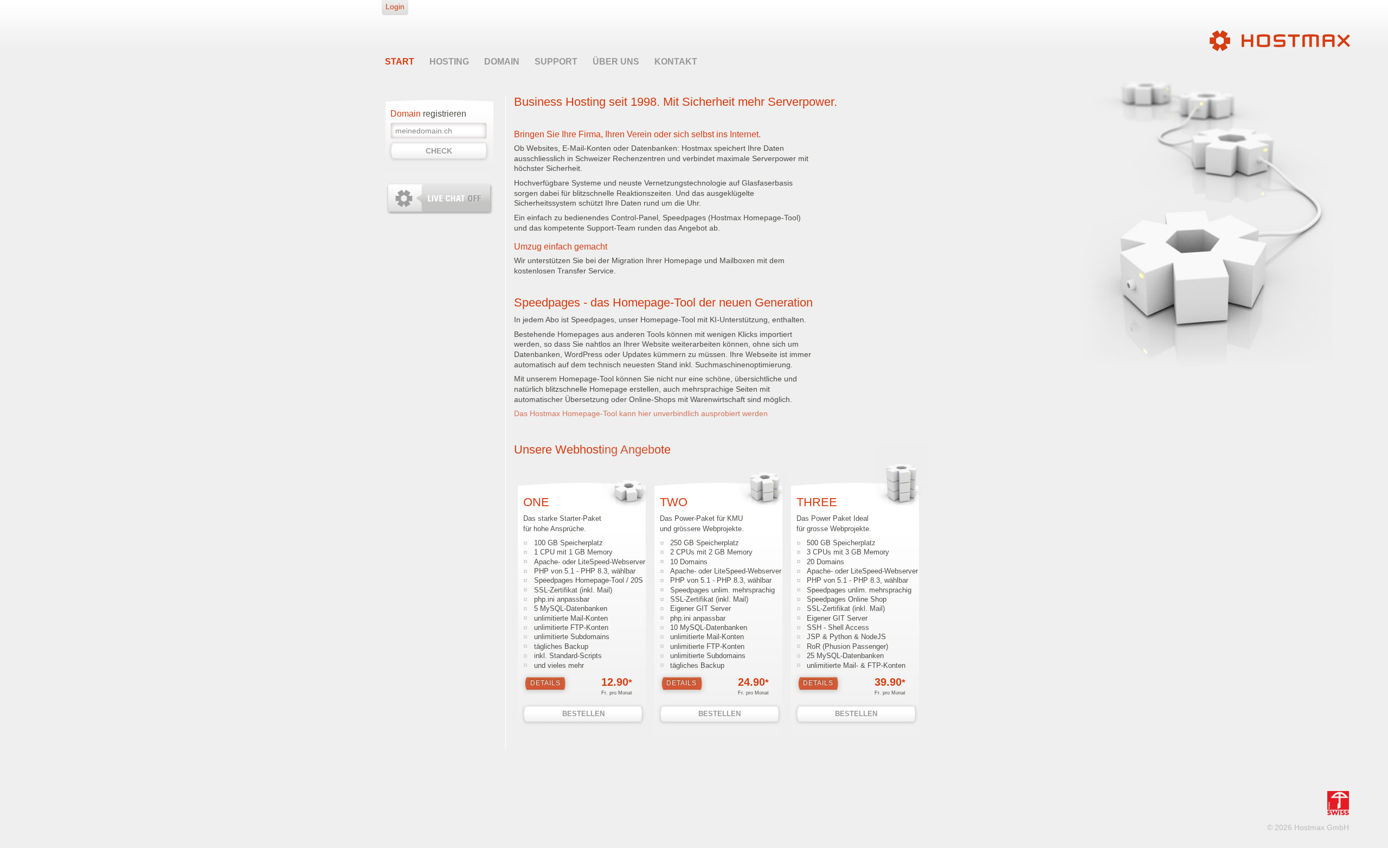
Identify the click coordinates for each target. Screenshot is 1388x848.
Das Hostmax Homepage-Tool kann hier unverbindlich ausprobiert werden (641, 413)
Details (545, 683)
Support (556, 61)
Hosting (449, 61)
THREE (816, 502)
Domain (501, 61)
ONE (536, 502)
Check (439, 150)
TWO (673, 502)
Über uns (616, 61)
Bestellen (583, 714)
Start (399, 61)
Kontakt (675, 61)
